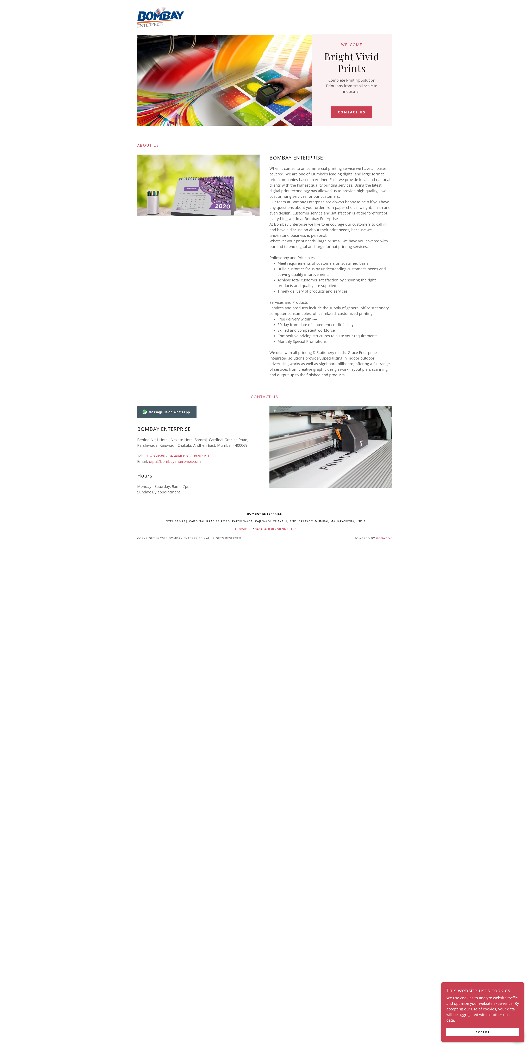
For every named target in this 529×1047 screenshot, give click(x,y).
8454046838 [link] (179, 455)
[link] (160, 16)
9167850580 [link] (154, 455)
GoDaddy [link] (384, 538)
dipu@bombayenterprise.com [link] (175, 461)
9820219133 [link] (203, 455)
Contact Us (352, 112)
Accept (482, 1032)
